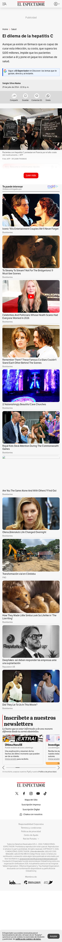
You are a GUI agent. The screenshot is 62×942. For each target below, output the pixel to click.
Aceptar (53, 936)
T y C (29, 772)
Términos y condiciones (31, 828)
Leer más (31, 175)
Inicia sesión (10, 759)
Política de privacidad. (48, 772)
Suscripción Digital (31, 809)
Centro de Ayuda (31, 835)
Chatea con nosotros (32, 814)
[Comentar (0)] (36, 96)
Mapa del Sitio (31, 800)
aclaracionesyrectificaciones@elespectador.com (38, 859)
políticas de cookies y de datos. (28, 939)
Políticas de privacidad (31, 831)
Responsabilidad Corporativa (31, 824)
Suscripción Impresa (31, 804)
